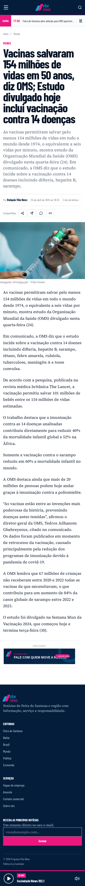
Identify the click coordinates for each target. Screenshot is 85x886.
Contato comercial (13, 799)
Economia (8, 765)
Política (7, 758)
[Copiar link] (50, 213)
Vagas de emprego (14, 785)
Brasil (6, 744)
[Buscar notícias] (80, 7)
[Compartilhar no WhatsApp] (41, 213)
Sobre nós (9, 806)
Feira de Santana (12, 731)
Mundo (17, 33)
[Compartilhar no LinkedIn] (32, 213)
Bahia (6, 738)
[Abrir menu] (6, 7)
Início (5, 33)
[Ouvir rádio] (9, 879)
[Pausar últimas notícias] (80, 20)
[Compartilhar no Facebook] (22, 213)
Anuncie (7, 792)
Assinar (43, 841)
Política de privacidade (13, 864)
